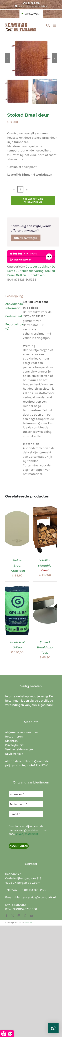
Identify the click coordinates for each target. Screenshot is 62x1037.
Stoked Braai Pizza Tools (45, 647)
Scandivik (28, 923)
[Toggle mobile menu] (55, 25)
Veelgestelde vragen (19, 749)
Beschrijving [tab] (12, 296)
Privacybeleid (14, 745)
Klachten (11, 741)
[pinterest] (25, 915)
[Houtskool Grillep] (17, 587)
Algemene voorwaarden (21, 732)
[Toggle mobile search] (48, 25)
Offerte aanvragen (25, 238)
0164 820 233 (32, 3)
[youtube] (31, 915)
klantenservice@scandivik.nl (32, 6)
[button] (53, 1028)
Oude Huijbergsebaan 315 (23, 878)
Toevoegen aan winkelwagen (33, 200)
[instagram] (19, 915)
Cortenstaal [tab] (12, 316)
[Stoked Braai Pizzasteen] (17, 505)
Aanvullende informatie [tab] (12, 306)
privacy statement (26, 833)
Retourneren (14, 736)
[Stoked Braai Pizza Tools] (45, 587)
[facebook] (6, 915)
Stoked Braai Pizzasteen (17, 565)
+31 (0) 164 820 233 (32, 890)
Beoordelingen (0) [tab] (12, 326)
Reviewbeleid (14, 754)
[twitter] (12, 915)
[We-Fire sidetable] (45, 505)
